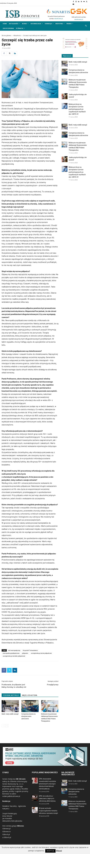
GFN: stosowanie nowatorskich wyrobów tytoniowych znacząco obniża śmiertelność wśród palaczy (47, 784)
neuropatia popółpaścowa (11, 653)
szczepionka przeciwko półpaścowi (14, 656)
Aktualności (17, 35)
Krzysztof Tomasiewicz (30, 650)
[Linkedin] (78, 1)
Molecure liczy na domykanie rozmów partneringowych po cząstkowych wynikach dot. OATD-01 (77, 109)
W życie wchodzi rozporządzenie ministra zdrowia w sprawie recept (48, 810)
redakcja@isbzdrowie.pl (11, 796)
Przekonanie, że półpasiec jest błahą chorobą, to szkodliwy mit (14, 686)
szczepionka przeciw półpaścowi (41, 653)
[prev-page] (3, 725)
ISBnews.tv (6, 831)
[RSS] (81, 1)
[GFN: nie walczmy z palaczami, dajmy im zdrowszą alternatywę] (35, 798)
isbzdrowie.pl (58, 18)
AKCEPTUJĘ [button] (50, 851)
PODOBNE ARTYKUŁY (11, 695)
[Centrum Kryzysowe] (75, 48)
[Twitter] (86, 1)
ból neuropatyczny (14, 650)
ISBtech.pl (6, 834)
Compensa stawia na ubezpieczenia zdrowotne (28, 716)
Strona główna (6, 35)
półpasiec (25, 653)
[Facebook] (73, 1)
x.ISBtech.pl (6, 837)
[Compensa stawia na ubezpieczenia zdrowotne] (30, 706)
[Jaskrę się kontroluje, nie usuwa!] (65, 96)
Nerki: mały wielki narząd (10, 714)
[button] (86, 26)
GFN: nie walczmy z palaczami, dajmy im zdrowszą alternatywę (47, 798)
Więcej (59, 851)
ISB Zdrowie (21, 779)
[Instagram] (76, 1)
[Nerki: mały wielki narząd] (10, 706)
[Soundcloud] (84, 1)
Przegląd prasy (52, 685)
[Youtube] (73, 4)
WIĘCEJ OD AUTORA (29, 695)
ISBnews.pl (6, 828)
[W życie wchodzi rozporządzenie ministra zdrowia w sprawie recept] (35, 810)
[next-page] (6, 725)
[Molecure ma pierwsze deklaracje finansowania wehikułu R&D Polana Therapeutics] (49, 706)
